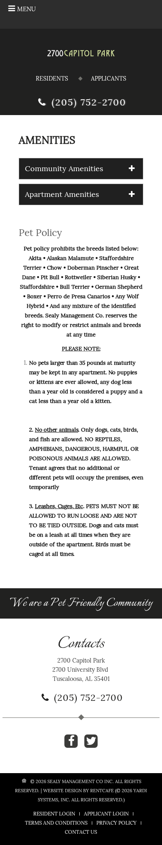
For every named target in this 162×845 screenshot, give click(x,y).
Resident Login (54, 814)
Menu (26, 9)
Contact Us (81, 832)
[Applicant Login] (108, 78)
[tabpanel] (81, 168)
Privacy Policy (116, 823)
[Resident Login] (52, 78)
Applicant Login (106, 814)
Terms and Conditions (56, 823)
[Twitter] (91, 741)
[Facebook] (71, 741)
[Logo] (81, 33)
